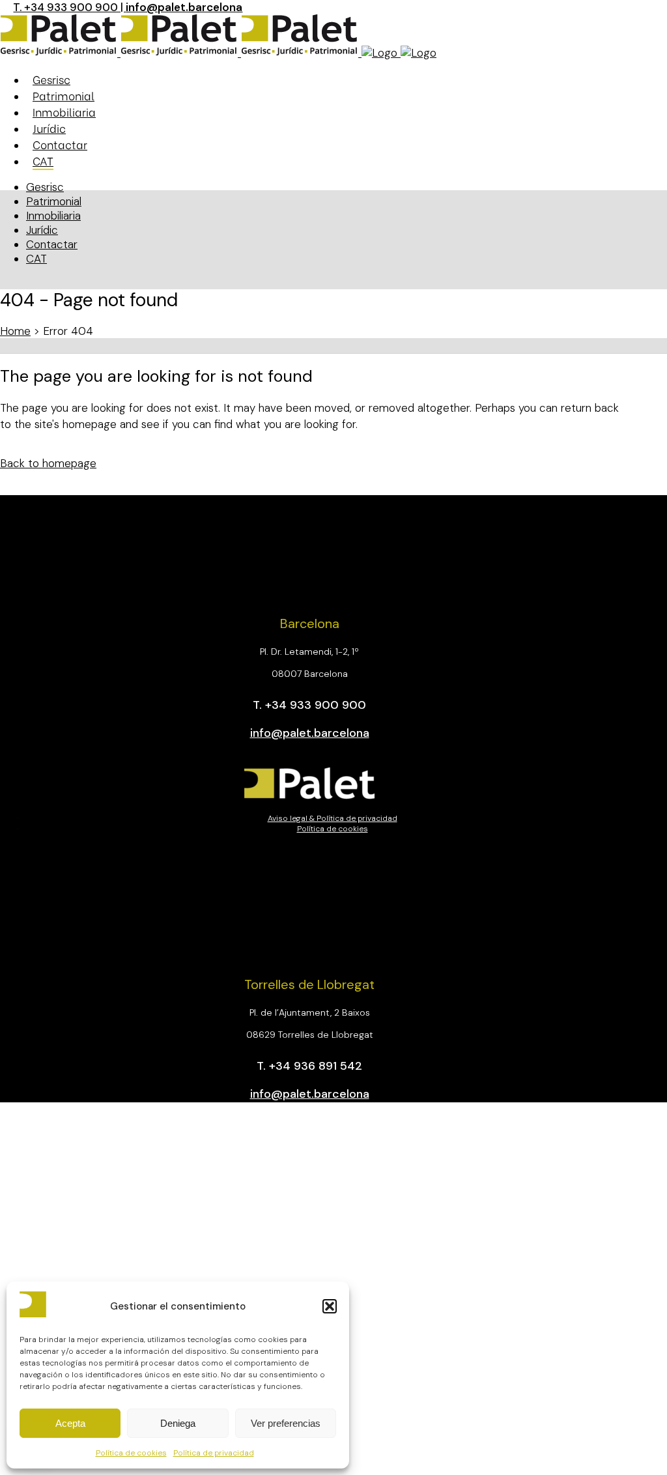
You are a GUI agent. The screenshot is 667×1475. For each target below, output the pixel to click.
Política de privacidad (213, 1453)
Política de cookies (131, 1453)
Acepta (70, 1423)
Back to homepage (48, 463)
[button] (329, 1306)
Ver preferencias (285, 1423)
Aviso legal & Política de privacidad (332, 818)
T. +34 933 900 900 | (69, 7)
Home (15, 331)
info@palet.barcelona (184, 7)
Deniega (177, 1423)
